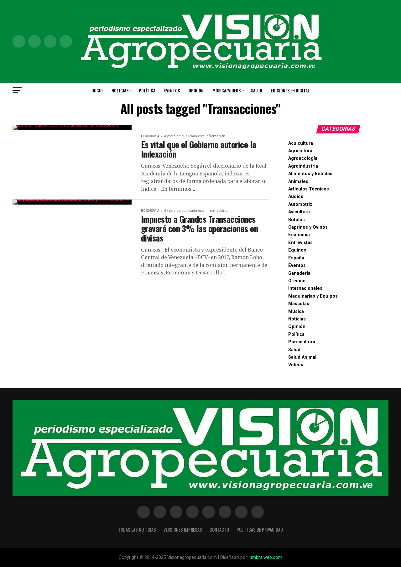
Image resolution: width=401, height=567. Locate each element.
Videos (295, 364)
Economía (299, 234)
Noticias (120, 90)
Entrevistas (300, 242)
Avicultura (299, 212)
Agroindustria (303, 166)
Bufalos (296, 219)
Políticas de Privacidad (260, 529)
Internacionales (305, 288)
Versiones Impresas (183, 529)
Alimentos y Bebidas (310, 173)
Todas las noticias (137, 529)
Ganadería (299, 273)
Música (296, 311)
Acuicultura (300, 143)
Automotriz (300, 204)
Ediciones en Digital (290, 90)
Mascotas (298, 303)
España (296, 258)
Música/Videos (226, 90)
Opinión (196, 90)
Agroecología (302, 158)
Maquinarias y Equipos (313, 296)
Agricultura (300, 150)
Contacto (219, 529)
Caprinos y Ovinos (308, 227)
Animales (298, 181)
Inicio (97, 90)
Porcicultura (301, 342)
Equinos (297, 250)
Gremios (297, 281)
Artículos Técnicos (308, 189)
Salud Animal (302, 357)
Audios (295, 196)
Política (147, 90)
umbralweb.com (265, 557)
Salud (256, 90)
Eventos (172, 90)
